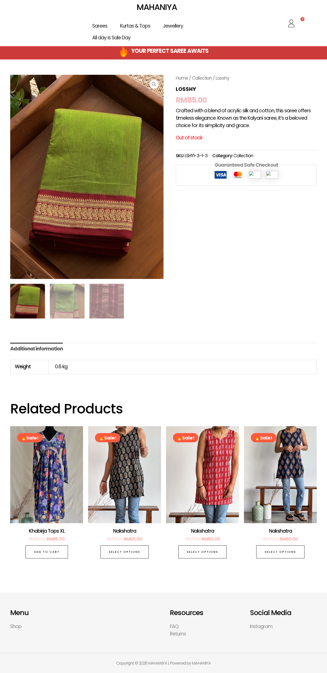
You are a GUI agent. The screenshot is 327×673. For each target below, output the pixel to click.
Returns (178, 633)
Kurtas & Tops (135, 25)
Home (182, 78)
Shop (15, 626)
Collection (202, 78)
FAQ (174, 626)
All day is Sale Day (111, 37)
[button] (154, 84)
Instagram (261, 626)
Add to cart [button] (47, 552)
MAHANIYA (157, 7)
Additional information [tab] (36, 348)
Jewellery (173, 25)
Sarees (99, 25)
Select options (124, 552)
